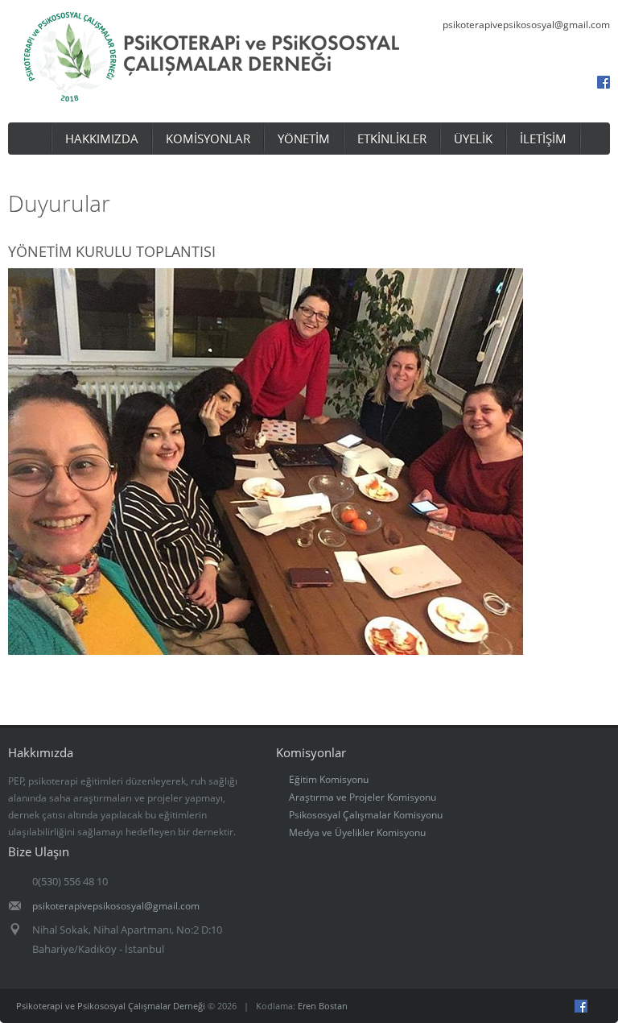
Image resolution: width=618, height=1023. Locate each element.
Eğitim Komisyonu (329, 779)
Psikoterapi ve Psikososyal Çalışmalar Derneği (110, 1006)
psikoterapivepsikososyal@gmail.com (526, 24)
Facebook (603, 82)
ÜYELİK (473, 138)
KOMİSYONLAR (208, 138)
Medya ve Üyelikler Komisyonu (357, 832)
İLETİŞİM (543, 138)
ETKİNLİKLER (391, 138)
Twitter (581, 82)
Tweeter (608, 1005)
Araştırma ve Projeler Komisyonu (362, 797)
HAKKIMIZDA (101, 138)
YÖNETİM (304, 138)
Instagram (535, 82)
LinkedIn (558, 82)
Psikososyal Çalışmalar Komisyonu (366, 815)
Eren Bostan (323, 1006)
